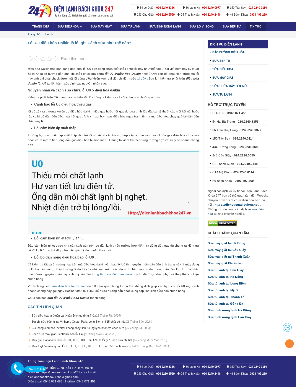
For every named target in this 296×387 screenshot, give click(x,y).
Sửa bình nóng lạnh (165, 26)
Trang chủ (40, 26)
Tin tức (255, 26)
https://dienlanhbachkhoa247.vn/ (63, 372)
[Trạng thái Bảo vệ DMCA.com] (222, 223)
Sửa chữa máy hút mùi (229, 86)
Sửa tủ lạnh (130, 26)
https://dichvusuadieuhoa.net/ (237, 204)
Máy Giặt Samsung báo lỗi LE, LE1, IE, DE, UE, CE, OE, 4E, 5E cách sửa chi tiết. (100, 346)
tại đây (141, 78)
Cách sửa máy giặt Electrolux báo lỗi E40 (74, 334)
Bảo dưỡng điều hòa (228, 52)
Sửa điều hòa (69, 26)
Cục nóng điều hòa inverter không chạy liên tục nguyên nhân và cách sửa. (91, 328)
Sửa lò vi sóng (202, 26)
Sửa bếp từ (232, 26)
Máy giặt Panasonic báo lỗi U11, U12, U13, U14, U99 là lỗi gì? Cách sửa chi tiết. (99, 340)
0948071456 (36, 369)
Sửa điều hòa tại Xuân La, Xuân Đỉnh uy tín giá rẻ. (76, 315)
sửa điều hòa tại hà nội (68, 286)
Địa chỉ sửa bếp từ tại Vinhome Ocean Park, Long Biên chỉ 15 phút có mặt (92, 321)
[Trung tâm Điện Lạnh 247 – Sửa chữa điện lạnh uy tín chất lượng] (71, 10)
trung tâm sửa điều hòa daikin (112, 274)
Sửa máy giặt (101, 26)
